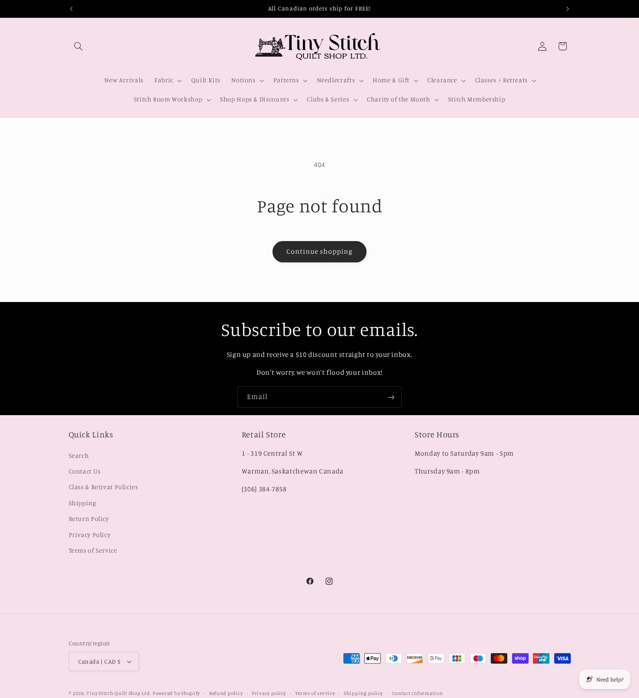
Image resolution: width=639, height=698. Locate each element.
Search (79, 455)
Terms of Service (93, 550)
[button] (79, 46)
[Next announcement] (567, 8)
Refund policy (226, 693)
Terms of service (315, 693)
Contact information (417, 693)
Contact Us (85, 471)
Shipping (82, 502)
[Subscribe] (391, 397)
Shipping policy (363, 693)
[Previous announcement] (71, 8)
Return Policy (89, 518)
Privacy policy (269, 693)
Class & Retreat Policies (103, 486)
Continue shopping (319, 251)
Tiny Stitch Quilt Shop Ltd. (119, 693)
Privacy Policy (90, 534)
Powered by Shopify (176, 693)
